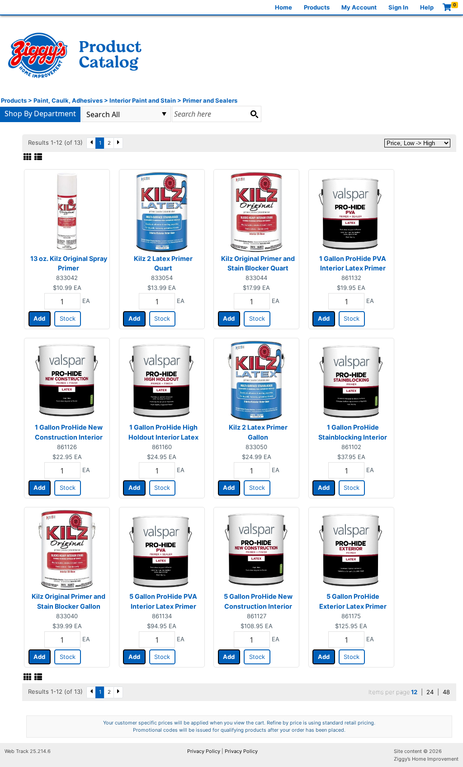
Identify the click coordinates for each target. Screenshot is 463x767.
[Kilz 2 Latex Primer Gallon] (256, 380)
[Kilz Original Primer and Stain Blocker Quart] (256, 211)
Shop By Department (40, 113)
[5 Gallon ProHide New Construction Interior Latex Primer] (256, 549)
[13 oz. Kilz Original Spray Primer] (67, 211)
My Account (359, 7)
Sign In (398, 7)
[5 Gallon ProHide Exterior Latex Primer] (351, 549)
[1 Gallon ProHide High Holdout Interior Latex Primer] (161, 380)
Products (317, 7)
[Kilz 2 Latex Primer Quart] (161, 211)
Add (39, 318)
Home (283, 7)
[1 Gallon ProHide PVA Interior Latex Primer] (351, 211)
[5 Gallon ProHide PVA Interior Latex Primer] (161, 549)
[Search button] (254, 114)
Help (427, 7)
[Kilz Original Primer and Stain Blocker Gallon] (67, 549)
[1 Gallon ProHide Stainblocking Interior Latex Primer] (351, 380)
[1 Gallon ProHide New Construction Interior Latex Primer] (67, 380)
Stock (68, 318)
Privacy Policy (203, 751)
